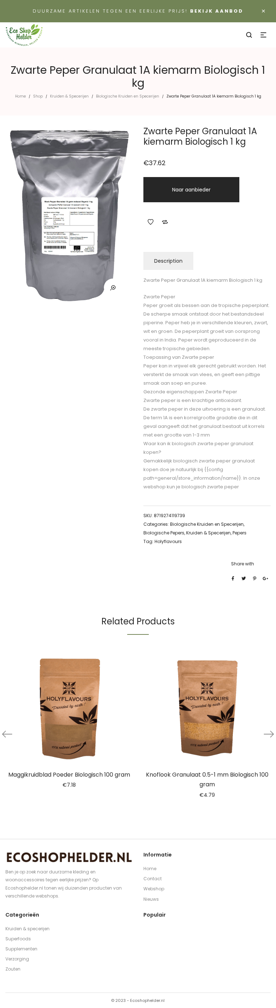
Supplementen (21, 949)
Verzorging (17, 959)
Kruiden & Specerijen (69, 96)
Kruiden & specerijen (27, 929)
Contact (152, 879)
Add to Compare (165, 222)
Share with (242, 564)
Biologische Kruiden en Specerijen (127, 96)
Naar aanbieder (191, 189)
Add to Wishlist (150, 222)
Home (20, 96)
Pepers (240, 533)
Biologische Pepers (163, 533)
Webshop (153, 889)
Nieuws (151, 899)
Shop (38, 96)
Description (168, 261)
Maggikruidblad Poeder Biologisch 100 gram (69, 774)
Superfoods (18, 939)
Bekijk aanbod (216, 11)
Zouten (12, 969)
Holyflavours (168, 541)
